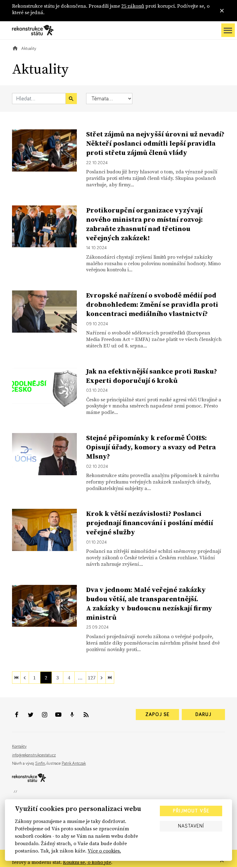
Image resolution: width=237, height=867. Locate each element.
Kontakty (19, 746)
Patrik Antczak (74, 763)
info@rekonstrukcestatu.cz (34, 755)
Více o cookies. (104, 850)
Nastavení (191, 826)
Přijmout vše (191, 810)
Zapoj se (157, 714)
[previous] (25, 677)
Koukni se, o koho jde (87, 862)
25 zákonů (132, 5)
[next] (102, 677)
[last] (110, 677)
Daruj (203, 714)
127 (91, 677)
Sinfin (40, 763)
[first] (16, 677)
